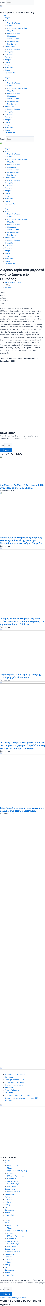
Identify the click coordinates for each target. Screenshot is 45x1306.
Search (2, 3)
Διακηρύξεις (9, 52)
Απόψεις (8, 60)
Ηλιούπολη (11, 36)
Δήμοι (7, 20)
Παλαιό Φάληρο (13, 41)
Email (2, 445)
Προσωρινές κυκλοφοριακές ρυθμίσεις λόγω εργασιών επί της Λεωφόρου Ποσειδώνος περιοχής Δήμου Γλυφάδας (21, 540)
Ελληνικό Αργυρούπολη (16, 33)
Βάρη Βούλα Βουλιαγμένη (17, 28)
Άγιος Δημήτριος (13, 23)
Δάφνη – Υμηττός (13, 39)
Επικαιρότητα (10, 47)
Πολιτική (8, 57)
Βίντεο (7, 70)
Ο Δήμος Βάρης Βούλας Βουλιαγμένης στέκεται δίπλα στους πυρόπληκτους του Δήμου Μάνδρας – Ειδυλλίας (22, 621)
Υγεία (7, 65)
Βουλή (7, 62)
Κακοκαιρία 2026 (13, 49)
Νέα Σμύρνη (11, 44)
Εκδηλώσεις (9, 68)
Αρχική (7, 18)
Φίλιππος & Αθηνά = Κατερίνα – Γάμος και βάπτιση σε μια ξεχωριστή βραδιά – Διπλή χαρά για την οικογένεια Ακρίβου (22, 745)
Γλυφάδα (10, 31)
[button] (22, 292)
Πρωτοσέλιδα (10, 73)
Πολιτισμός (9, 54)
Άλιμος (10, 26)
